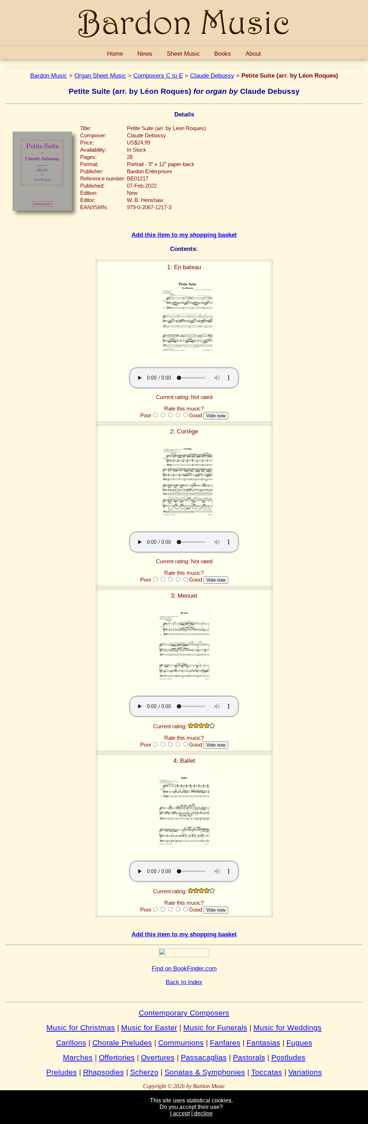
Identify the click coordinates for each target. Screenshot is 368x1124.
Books (222, 53)
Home (115, 53)
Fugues (299, 1042)
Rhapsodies (103, 1072)
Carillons (71, 1042)
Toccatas (266, 1072)
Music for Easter (149, 1027)
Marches (78, 1057)
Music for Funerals (215, 1027)
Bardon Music (48, 75)
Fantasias (263, 1042)
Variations (305, 1072)
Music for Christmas (80, 1027)
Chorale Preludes (122, 1042)
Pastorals (249, 1057)
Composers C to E (158, 75)
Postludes (288, 1057)
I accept (180, 1113)
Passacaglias (204, 1057)
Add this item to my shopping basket (184, 234)
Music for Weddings (287, 1027)
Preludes (61, 1072)
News (144, 53)
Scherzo (144, 1072)
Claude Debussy (212, 75)
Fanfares (225, 1042)
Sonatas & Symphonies (205, 1072)
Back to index (184, 982)
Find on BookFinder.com (184, 968)
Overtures (158, 1057)
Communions (181, 1042)
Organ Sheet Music (100, 75)
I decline (202, 1113)
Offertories (117, 1057)
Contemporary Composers (184, 1013)
